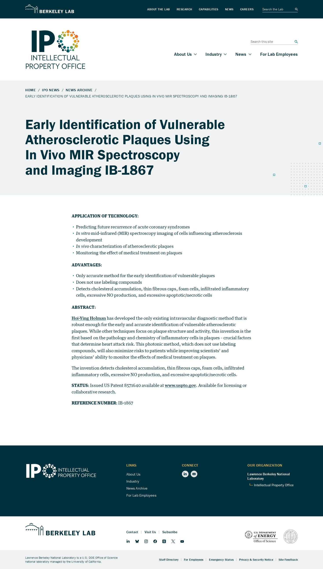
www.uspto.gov (180, 385)
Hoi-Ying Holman (89, 318)
